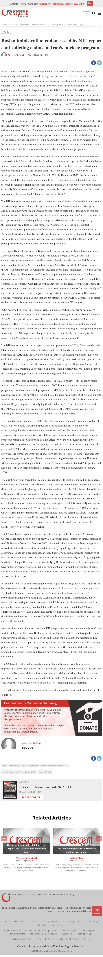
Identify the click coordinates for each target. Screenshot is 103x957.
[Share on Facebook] (93, 62)
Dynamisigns (64, 951)
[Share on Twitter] (99, 62)
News (44, 921)
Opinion (54, 930)
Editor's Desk (51, 934)
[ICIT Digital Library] (90, 3)
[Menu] (99, 13)
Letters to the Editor (85, 934)
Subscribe (67, 921)
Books (40, 939)
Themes (87, 939)
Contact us (42, 925)
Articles (30, 939)
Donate (79, 921)
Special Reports (88, 930)
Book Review (35, 934)
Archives (33, 921)
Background (66, 934)
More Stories (31, 797)
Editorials (42, 930)
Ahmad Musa (76, 857)
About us (91, 921)
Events (51, 939)
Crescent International (26, 857)
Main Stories (28, 930)
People (76, 939)
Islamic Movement (17, 934)
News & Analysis (70, 930)
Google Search (58, 925)
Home (22, 921)
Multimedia (63, 939)
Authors (54, 921)
